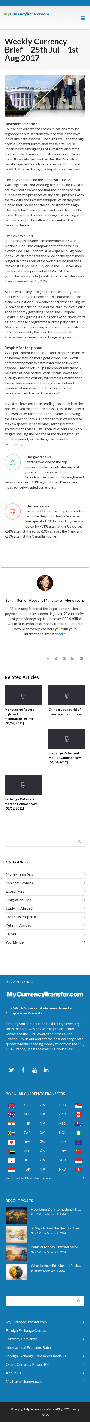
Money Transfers (19, 874)
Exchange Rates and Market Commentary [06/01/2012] (64, 757)
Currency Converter (21, 1339)
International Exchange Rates (29, 1347)
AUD (27, 1114)
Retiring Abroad (18, 925)
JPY (27, 1142)
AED (27, 1151)
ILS (27, 1160)
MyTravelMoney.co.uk (24, 1381)
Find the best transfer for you (29, 1178)
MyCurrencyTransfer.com (26, 1322)
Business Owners (19, 882)
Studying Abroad (19, 908)
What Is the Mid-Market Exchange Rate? (56, 1265)
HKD (62, 1169)
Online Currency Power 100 (27, 1364)
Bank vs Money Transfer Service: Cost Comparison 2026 (56, 1247)
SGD (62, 1160)
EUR (63, 1142)
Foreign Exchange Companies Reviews (36, 1356)
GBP (27, 1105)
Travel (11, 933)
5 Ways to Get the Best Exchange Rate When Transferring (56, 1228)
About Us (13, 1373)
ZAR (27, 1132)
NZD (62, 1123)
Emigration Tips (18, 899)
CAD (62, 1114)
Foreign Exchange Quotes (26, 1330)
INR (27, 1123)
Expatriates (15, 891)
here (61, 633)
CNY (62, 1151)
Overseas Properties (22, 916)
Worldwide (15, 942)
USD (62, 1105)
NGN (62, 1132)
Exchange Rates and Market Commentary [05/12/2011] (21, 803)
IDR (27, 1169)
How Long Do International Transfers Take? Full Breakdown (56, 1209)
